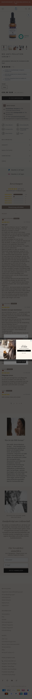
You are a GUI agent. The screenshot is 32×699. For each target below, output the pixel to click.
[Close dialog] (31, 340)
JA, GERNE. (24, 350)
